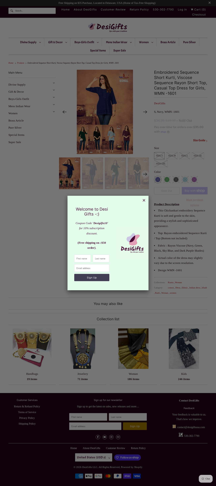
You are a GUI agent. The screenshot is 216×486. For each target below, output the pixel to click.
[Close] (144, 200)
